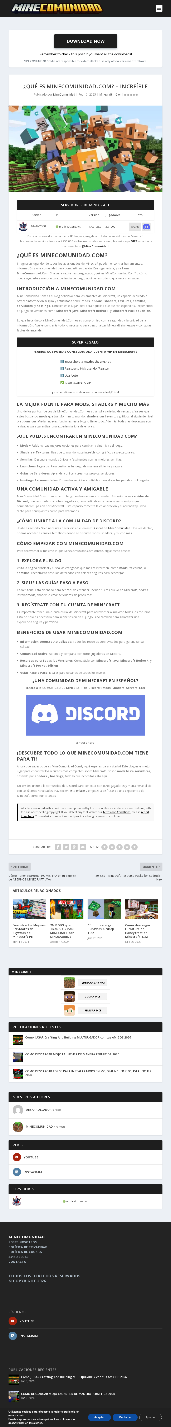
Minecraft (105, 94)
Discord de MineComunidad (111, 528)
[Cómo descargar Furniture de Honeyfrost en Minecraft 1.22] (141, 909)
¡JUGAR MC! (92, 996)
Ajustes (151, 1417)
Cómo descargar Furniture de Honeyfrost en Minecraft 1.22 (138, 931)
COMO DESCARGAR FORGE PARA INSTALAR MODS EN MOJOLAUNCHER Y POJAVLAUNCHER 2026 (88, 1073)
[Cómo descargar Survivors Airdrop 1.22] (104, 909)
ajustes (37, 1423)
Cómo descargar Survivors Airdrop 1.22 (101, 929)
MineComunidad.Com (88, 288)
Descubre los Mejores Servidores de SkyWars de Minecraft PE (29, 931)
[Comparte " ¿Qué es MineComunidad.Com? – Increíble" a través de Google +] (74, 847)
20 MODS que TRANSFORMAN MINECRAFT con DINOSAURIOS (62, 931)
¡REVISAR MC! (92, 1010)
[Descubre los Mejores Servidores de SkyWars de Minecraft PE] (29, 909)
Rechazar (125, 1417)
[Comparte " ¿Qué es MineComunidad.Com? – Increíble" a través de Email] (83, 847)
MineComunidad (64, 94)
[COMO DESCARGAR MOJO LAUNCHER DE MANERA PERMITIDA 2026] (18, 1057)
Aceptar (99, 1417)
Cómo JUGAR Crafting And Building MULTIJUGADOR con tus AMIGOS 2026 (78, 1037)
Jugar (135, 226)
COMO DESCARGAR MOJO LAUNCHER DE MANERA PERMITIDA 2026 (72, 1054)
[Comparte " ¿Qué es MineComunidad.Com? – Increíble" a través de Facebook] (58, 847)
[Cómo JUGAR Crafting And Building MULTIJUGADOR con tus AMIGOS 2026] (18, 1040)
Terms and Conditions (117, 812)
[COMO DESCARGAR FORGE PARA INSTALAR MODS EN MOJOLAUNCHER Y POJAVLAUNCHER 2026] (18, 1074)
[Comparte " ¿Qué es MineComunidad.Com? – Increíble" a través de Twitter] (66, 847)
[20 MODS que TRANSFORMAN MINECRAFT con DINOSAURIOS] (67, 909)
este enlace (77, 791)
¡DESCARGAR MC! (93, 982)
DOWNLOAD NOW (85, 41)
